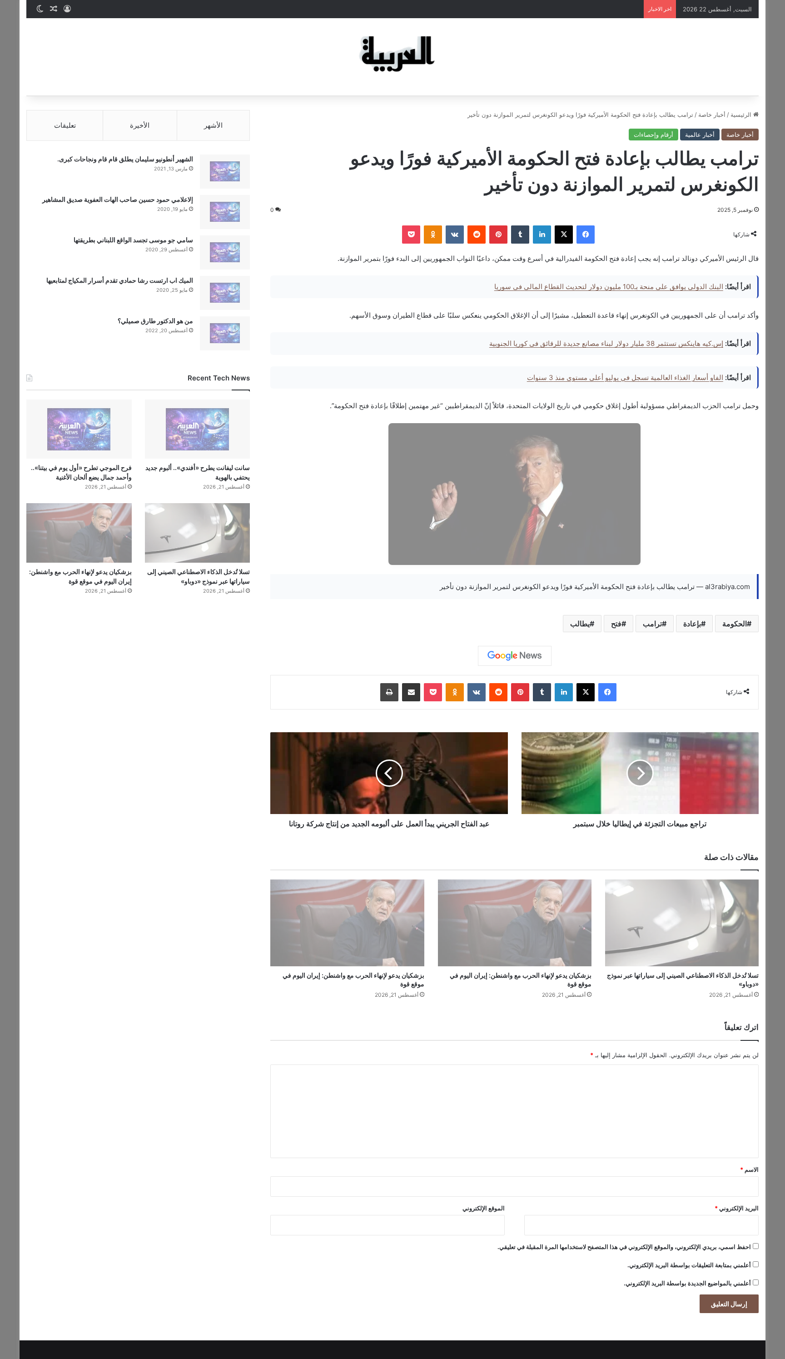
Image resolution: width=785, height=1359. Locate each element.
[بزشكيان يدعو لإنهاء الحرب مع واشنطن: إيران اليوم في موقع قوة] (514, 922)
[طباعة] (389, 692)
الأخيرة (139, 125)
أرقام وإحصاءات (653, 134)
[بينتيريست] (498, 234)
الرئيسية (741, 114)
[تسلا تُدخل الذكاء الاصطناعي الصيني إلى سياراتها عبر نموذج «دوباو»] (682, 922)
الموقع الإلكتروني (483, 1208)
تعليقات (65, 125)
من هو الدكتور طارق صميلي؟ (155, 321)
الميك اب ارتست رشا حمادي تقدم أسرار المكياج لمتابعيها (119, 280)
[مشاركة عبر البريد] (411, 692)
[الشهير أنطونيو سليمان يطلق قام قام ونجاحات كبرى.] (225, 172)
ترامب (652, 623)
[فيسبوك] (585, 234)
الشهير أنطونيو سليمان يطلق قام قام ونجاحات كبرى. (125, 159)
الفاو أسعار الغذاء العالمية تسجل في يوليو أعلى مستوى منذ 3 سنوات (625, 377)
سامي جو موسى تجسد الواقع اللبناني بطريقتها (133, 240)
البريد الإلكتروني (737, 1208)
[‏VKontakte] (455, 234)
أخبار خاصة (711, 114)
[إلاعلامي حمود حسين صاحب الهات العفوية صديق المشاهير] (225, 212)
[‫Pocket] (411, 234)
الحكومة (734, 623)
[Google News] (514, 656)
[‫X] (564, 234)
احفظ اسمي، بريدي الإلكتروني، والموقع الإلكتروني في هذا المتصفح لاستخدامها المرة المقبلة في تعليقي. (624, 1246)
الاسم (749, 1169)
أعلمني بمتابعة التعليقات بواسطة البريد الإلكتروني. (689, 1265)
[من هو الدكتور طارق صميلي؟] (225, 333)
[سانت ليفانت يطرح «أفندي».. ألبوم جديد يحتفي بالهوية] (197, 429)
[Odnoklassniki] (433, 234)
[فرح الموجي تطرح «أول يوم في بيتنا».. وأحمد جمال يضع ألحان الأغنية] (78, 429)
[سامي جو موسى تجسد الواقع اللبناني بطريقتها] (225, 252)
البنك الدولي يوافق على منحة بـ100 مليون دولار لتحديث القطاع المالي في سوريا (608, 286)
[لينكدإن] (542, 234)
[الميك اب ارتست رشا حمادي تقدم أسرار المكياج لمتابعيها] (225, 293)
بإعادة (692, 623)
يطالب (580, 623)
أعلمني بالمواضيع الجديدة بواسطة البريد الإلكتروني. (687, 1283)
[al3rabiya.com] (392, 56)
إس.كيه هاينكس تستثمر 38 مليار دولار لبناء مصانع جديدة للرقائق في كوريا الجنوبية (606, 343)
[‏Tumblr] (520, 234)
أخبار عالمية (700, 134)
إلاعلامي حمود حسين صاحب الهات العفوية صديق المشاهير (117, 199)
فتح (616, 623)
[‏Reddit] (476, 234)
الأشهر (213, 125)
